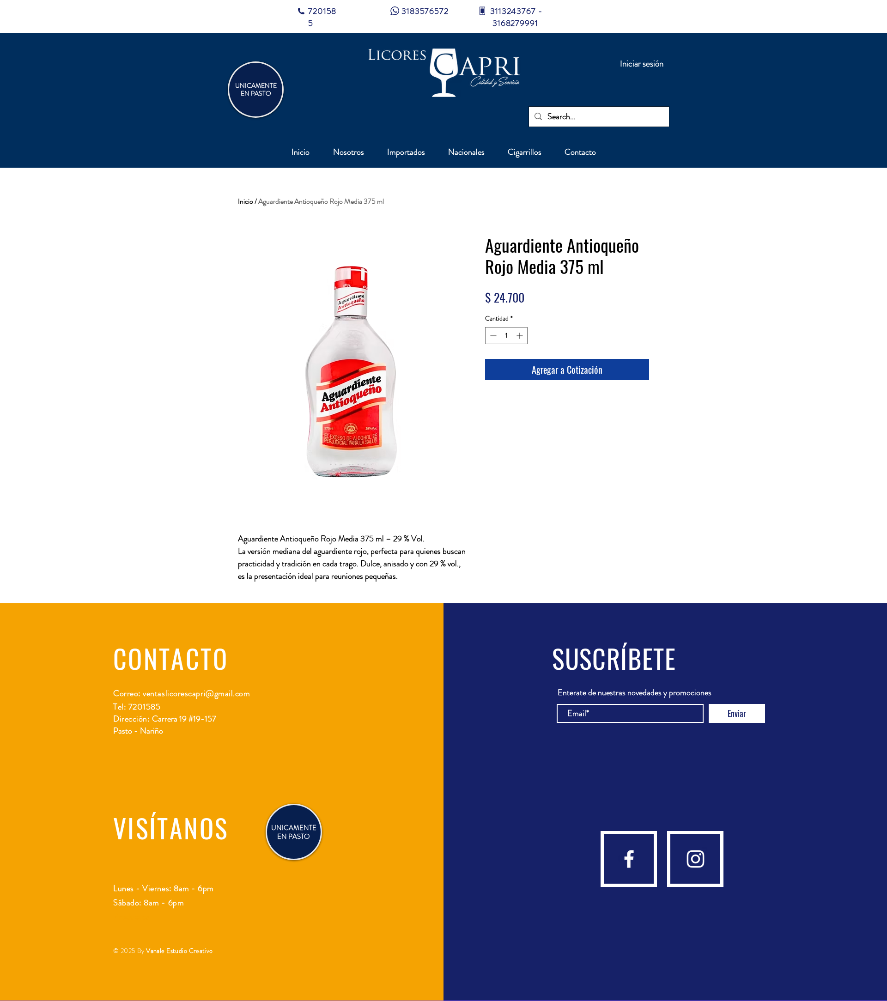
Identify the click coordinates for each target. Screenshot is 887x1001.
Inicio (245, 201)
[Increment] (520, 336)
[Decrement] (492, 336)
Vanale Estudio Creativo (179, 950)
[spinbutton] (506, 336)
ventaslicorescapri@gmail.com (196, 693)
